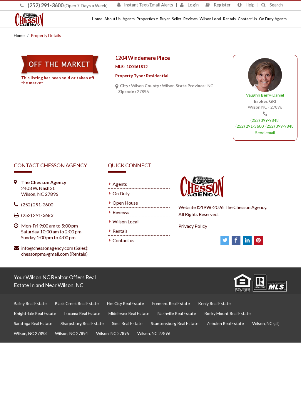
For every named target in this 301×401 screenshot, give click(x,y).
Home (97, 18)
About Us (112, 18)
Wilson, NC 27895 (112, 333)
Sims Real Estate (127, 323)
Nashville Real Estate (177, 313)
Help (250, 4)
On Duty (121, 193)
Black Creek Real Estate (77, 303)
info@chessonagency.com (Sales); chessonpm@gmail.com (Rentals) (54, 251)
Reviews (190, 18)
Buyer (165, 18)
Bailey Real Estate (30, 303)
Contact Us (247, 18)
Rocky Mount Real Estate (227, 313)
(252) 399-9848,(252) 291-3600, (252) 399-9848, (265, 123)
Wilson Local (210, 18)
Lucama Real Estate (82, 313)
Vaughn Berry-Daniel (265, 94)
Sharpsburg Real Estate (82, 323)
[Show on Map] (116, 86)
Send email (265, 132)
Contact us (123, 240)
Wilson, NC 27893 (30, 333)
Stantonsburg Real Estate (174, 323)
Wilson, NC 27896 (153, 333)
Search (276, 4)
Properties (146, 18)
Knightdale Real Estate (35, 313)
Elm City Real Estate (125, 303)
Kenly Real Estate (214, 303)
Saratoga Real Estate (33, 323)
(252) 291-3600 (45, 5)
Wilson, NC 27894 (71, 333)
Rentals (229, 18)
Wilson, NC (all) (266, 323)
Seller (176, 18)
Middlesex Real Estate (128, 313)
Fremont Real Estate (171, 303)
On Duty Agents (273, 18)
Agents (129, 18)
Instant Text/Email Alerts (148, 4)
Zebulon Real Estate (225, 323)
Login (193, 4)
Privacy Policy (192, 226)
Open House (125, 202)
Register (222, 4)
